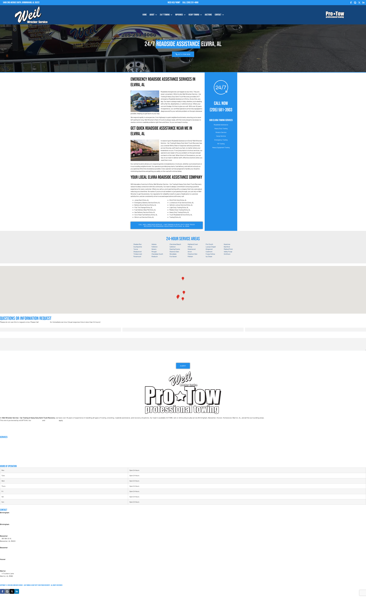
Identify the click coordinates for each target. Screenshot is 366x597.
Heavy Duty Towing (221, 128)
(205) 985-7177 (7, 567)
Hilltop (190, 247)
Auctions (208, 14)
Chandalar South (157, 254)
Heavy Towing (194, 14)
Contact (218, 14)
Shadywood (137, 251)
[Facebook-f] (351, 2)
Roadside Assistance (221, 125)
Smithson (227, 254)
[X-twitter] (359, 2)
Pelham (190, 256)
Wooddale (173, 254)
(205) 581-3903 (221, 110)
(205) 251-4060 (192, 2)
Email (124, 326)
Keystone (227, 244)
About (152, 14)
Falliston (154, 247)
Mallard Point (228, 249)
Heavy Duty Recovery (6, 453)
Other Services (5, 460)
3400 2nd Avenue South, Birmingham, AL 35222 (21, 2)
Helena (154, 244)
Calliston (173, 247)
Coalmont (209, 251)
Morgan (154, 251)
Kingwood (209, 249)
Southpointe (137, 247)
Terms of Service (51, 420)
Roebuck (155, 256)
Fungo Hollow (210, 254)
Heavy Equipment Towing (221, 147)
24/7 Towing (165, 14)
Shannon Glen (174, 251)
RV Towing (221, 144)
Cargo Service (221, 136)
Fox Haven (173, 256)
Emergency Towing (221, 140)
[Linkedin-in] (363, 2)
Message (3, 336)
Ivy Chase (209, 256)
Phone (247, 326)
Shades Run (137, 244)
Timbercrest (137, 254)
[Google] (355, 2)
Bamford (227, 247)
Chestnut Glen (192, 254)
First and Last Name (7, 326)
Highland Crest (193, 244)
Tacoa (135, 249)
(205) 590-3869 (7, 579)
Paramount (137, 256)
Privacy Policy (37, 420)
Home (144, 14)
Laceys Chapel (211, 247)
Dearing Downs (175, 249)
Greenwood (191, 249)
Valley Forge (228, 251)
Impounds (179, 14)
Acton (190, 251)
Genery (154, 249)
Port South (209, 244)
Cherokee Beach (175, 244)
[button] (184, 292)
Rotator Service (221, 132)
